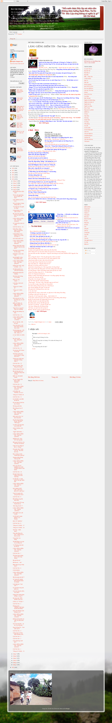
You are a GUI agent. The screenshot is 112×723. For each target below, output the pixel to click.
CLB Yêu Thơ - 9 (17, 496)
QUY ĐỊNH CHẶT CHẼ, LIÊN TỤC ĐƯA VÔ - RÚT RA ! (18, 490)
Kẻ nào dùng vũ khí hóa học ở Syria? (18, 403)
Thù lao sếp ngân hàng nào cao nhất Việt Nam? (18, 196)
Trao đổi (86, 234)
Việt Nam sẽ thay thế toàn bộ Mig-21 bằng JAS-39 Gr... (18, 355)
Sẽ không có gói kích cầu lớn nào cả (37, 294)
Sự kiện (86, 224)
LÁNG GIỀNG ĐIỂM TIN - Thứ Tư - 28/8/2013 (18, 295)
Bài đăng (88, 250)
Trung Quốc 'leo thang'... (16, 538)
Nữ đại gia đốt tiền (17, 406)
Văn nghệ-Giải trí (88, 240)
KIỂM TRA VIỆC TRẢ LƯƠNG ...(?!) (18, 266)
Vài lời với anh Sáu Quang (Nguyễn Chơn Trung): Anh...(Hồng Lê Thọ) (46, 180)
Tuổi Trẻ (86, 131)
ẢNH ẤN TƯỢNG (19, 157)
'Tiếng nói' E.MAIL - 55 (18, 651)
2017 (13, 170)
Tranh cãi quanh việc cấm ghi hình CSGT (18, 494)
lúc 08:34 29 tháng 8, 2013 (43, 333)
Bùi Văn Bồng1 (17, 9)
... (59, 141)
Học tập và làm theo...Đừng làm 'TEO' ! (17, 340)
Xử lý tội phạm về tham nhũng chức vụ (18, 204)
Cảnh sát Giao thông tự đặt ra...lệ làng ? (18, 446)
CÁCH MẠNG (16, 570)
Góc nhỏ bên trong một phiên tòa (18, 588)
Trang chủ (12, 38)
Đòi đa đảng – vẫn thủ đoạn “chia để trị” (55, 139)
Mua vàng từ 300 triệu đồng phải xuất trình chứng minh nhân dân (45, 268)
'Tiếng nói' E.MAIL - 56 (18, 527)
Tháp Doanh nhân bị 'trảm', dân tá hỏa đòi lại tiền (41, 260)
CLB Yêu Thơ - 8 (17, 523)
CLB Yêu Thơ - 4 (17, 630)
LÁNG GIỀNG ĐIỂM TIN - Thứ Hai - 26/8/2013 (18, 345)
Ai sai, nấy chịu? (49, 142)
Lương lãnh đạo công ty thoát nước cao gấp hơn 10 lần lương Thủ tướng (46, 292)
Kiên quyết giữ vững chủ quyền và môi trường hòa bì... (42, 159)
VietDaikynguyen (88, 135)
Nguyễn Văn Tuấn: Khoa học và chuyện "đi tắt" (40, 170)
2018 (13, 168)
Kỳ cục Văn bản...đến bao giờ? (18, 322)
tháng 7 (15, 654)
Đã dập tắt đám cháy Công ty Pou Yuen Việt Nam (18, 475)
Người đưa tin (87, 104)
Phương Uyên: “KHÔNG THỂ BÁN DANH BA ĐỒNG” (18, 607)
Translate (20, 34)
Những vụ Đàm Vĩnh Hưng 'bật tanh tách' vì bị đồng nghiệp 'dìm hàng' (46, 275)
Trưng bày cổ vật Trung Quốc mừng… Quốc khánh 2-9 (42, 296)
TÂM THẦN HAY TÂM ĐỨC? (20, 99)
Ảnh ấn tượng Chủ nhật (18, 369)
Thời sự (86, 230)
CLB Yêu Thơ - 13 (17, 363)
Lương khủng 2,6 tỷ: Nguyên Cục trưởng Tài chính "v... (18, 235)
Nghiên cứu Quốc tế (89, 102)
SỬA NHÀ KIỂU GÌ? (18, 238)
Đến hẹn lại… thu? (17, 562)
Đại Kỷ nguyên (87, 84)
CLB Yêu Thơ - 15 (17, 315)
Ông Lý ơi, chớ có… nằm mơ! (20, 132)
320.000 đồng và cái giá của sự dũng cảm (18, 542)
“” (40, 233)
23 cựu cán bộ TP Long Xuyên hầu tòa (18, 503)
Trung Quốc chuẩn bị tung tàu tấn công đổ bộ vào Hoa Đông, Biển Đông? (47, 297)
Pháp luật (86, 222)
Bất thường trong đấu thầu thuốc (18, 499)
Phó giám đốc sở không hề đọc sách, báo (38, 289)
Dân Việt (86, 82)
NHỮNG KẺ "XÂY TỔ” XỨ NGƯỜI (17, 439)
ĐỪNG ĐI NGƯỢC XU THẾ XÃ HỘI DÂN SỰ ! (18, 620)
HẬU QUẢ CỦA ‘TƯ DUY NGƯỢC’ (18, 417)
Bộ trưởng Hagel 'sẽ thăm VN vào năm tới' (40, 74)
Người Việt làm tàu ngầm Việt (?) (67, 67)
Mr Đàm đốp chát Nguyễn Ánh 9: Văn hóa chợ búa (41, 166)
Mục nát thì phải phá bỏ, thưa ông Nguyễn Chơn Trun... (42, 197)
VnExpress (86, 141)
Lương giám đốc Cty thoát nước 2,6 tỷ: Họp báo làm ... (42, 163)
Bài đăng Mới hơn (34, 377)
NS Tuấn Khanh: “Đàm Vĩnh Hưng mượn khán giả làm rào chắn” (45, 270)
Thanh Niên (87, 119)
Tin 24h (86, 125)
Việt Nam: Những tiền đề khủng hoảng (38, 306)
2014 (13, 177)
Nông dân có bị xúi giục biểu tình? (37, 279)
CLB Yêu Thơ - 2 (17, 638)
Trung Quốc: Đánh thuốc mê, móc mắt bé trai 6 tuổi (43, 245)
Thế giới (86, 228)
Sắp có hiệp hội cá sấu (35, 231)
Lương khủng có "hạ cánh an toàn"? (17, 211)
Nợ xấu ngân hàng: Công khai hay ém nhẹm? (40, 262)
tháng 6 (15, 656)
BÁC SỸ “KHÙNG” (17, 521)
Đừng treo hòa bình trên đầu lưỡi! (36, 156)
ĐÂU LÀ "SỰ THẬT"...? (16, 280)
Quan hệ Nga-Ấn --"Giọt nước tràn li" (18, 628)
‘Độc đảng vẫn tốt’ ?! (18, 506)
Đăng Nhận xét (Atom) (38, 380)
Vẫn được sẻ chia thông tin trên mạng (18, 251)
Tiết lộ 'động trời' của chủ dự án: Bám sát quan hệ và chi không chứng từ (47, 251)
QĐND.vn (86, 112)
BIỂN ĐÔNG (87, 207)
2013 (13, 179)
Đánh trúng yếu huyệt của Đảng (36, 193)
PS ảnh (86, 220)
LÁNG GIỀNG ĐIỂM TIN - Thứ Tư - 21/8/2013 (18, 485)
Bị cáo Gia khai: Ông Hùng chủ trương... (18, 366)
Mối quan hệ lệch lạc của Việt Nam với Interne (18, 443)
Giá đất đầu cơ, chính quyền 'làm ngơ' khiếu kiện (18, 480)
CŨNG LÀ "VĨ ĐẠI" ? (18, 601)
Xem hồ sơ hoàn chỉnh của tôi (17, 63)
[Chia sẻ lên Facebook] (60, 322)
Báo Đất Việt (87, 70)
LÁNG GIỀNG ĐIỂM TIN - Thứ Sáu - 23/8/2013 (18, 435)
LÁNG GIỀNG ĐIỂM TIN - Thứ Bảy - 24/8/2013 (18, 413)
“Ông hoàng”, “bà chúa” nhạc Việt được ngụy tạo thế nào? (43, 282)
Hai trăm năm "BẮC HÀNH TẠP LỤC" (18, 598)
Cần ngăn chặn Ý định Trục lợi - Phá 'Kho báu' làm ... (18, 450)
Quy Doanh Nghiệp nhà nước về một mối (39, 287)
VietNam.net (87, 137)
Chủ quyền (86, 214)
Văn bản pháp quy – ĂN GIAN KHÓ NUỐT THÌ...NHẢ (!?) (18, 331)
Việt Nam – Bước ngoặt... (17, 530)
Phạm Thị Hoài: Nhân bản (35, 190)
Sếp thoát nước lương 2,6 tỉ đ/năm (18, 277)
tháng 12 (15, 181)
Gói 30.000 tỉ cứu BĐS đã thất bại (18, 399)
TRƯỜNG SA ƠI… (43, 67)
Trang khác (87, 232)
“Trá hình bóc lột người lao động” (18, 207)
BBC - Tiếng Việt (88, 76)
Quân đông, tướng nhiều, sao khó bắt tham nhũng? (18, 230)
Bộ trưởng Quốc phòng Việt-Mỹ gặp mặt (38, 302)
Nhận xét (88, 253)
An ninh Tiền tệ (88, 68)
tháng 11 (15, 183)
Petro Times (87, 108)
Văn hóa (86, 238)
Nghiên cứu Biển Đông (89, 100)
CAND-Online (87, 78)
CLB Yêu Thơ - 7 (17, 553)
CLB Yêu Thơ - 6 (17, 568)
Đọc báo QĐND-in (88, 88)
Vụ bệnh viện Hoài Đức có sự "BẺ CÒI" (18, 425)
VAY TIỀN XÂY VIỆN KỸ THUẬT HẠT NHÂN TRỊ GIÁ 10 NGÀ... (46, 183)
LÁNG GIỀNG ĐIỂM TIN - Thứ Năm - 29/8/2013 (18, 262)
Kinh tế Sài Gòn (88, 94)
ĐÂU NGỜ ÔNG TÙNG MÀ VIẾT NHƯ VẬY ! (20, 125)
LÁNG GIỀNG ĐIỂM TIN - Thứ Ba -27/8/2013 (18, 318)
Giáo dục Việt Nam (88, 90)
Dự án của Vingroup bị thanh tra (36, 273)
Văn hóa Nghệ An (88, 133)
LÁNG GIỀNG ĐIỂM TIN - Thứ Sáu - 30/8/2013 (18, 242)
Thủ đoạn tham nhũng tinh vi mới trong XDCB (18, 557)
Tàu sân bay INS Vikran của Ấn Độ (18, 351)
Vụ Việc (86, 242)
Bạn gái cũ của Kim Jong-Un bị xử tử (37, 265)
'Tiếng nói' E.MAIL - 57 (18, 525)
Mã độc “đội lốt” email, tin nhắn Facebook (39, 309)
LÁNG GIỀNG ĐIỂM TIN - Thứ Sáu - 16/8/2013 (18, 646)
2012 (13, 667)
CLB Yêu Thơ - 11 (17, 397)
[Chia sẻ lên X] (59, 322)
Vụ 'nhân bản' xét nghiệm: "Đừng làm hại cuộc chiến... (42, 151)
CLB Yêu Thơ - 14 (17, 348)
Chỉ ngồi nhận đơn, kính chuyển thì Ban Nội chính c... (59, 147)
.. (59, 137)
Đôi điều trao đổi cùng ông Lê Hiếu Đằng (39, 173)
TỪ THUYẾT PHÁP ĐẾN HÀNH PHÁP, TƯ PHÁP (18, 581)
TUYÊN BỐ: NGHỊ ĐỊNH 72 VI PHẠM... (17, 518)
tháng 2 (15, 662)
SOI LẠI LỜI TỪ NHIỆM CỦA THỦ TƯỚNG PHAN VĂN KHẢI (18, 467)
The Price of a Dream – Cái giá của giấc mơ (39, 304)
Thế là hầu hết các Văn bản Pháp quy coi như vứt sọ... (18, 300)
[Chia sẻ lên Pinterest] (62, 322)
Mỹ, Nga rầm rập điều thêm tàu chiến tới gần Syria (18, 215)
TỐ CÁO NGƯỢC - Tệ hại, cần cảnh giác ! (18, 624)
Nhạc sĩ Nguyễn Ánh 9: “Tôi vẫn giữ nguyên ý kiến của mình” (44, 256)
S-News (86, 114)
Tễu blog (86, 117)
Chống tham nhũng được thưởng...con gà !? (18, 595)
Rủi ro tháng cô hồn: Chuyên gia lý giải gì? (18, 454)
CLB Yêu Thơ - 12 (17, 384)
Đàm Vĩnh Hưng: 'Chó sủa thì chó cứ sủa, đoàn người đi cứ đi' (44, 258)
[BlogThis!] (57, 322)
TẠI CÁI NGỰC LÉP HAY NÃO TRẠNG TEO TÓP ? (18, 327)
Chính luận (86, 210)
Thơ (85, 226)
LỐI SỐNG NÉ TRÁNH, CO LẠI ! (18, 392)
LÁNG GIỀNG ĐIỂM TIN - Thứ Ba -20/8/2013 (18, 509)
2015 (13, 174)
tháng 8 (15, 189)
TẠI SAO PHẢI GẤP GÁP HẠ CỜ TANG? (20, 117)
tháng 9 (15, 187)
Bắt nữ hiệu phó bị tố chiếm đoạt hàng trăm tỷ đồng (18, 372)
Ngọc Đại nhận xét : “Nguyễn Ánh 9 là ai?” (39, 263)
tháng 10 (15, 185)
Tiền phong (87, 123)
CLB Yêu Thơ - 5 (17, 603)
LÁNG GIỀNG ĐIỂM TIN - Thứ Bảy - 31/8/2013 (18, 220)
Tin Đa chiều (87, 127)
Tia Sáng (86, 121)
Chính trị (86, 212)
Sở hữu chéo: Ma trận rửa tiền (35, 277)
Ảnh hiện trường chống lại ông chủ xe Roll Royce (41, 285)
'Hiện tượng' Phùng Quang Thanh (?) (20, 91)
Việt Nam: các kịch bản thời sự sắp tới (38, 308)
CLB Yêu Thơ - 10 (17, 471)
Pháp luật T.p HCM (88, 110)
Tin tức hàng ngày (88, 129)
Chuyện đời (87, 209)
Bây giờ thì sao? (16, 560)
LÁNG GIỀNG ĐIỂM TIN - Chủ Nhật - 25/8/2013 (18, 388)
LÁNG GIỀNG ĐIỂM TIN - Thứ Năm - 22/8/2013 (18, 462)
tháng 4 (15, 660)
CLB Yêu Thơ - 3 (17, 636)
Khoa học (86, 216)
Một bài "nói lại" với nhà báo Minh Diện (20, 141)
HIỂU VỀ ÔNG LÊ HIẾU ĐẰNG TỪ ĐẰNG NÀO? (17, 304)
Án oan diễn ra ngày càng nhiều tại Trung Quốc (40, 284)
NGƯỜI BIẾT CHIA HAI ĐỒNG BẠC (18, 258)
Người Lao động (88, 106)
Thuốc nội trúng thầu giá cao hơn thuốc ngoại (56, 144)
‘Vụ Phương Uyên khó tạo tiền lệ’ (18, 545)
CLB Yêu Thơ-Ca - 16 (18, 226)
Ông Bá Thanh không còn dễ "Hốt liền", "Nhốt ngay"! (18, 421)
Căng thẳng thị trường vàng (37, 234)
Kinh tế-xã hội (87, 218)
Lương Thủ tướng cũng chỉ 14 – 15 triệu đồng (40, 272)
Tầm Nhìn (86, 115)
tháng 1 (15, 664)
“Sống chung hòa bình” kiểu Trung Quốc (38, 187)
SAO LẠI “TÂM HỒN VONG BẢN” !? (20, 150)
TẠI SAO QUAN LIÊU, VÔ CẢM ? (18, 592)
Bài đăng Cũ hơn (75, 377)
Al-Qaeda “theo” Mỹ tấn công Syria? (39, 238)
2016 (13, 172)
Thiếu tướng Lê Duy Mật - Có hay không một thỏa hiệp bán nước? (20, 109)
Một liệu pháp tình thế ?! (18, 577)
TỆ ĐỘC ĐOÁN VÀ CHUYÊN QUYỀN (38, 301)
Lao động (86, 96)
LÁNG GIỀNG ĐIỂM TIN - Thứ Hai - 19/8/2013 (18, 550)
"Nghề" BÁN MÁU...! (18, 431)
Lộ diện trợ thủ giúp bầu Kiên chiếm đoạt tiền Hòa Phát (42, 250)
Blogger (68, 708)
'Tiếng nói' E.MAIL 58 (18, 394)
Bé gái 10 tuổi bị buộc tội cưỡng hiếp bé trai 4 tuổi (41, 299)
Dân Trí (86, 80)
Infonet (86, 92)
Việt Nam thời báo (88, 139)
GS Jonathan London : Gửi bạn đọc (37, 176)
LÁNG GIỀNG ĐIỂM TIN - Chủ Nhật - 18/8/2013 (18, 574)
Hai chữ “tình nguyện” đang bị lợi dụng (38, 280)
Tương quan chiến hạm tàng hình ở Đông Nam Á (18, 360)
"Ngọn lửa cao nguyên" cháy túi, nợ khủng (18, 308)
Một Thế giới (87, 98)
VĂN (85, 236)
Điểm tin (33, 324)
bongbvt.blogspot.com (17, 61)
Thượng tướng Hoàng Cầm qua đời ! (18, 458)
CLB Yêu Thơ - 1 (17, 649)
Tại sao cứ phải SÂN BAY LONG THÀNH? (18, 381)
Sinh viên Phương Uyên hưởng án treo (18, 611)
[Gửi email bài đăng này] (56, 322)
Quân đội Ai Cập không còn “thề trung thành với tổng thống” (44, 267)
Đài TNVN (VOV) (88, 86)
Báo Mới (86, 74)
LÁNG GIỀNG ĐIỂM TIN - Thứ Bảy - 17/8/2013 (18, 616)
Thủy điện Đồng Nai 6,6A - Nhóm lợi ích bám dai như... (18, 535)
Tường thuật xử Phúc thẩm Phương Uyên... (18, 633)
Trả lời (33, 348)
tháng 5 (15, 658)
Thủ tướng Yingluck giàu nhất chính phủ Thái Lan (43, 241)
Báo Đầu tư (87, 72)
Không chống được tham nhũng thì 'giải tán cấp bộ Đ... (18, 247)
